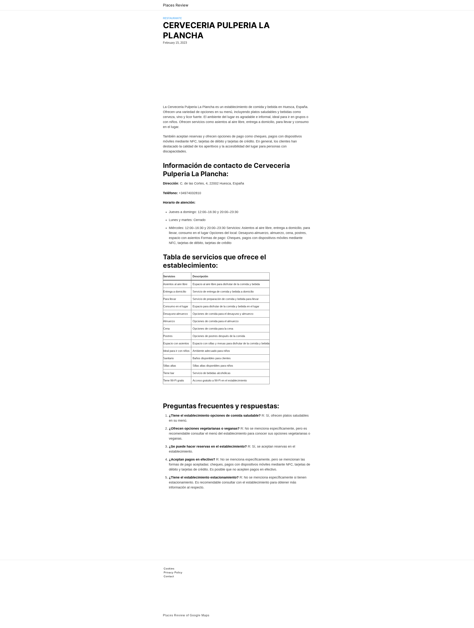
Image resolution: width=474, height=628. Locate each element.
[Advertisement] (237, 78)
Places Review (175, 5)
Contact (169, 576)
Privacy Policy (173, 572)
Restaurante (172, 18)
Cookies (169, 568)
